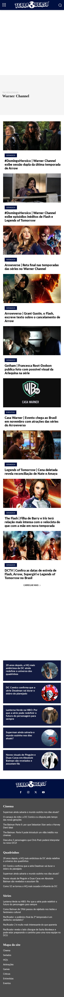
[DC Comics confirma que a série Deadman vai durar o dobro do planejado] (49, 693)
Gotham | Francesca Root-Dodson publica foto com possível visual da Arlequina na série (29, 369)
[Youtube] (43, 792)
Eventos (10, 412)
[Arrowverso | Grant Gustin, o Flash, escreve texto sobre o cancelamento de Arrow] (32, 288)
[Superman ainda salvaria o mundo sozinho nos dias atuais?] (49, 737)
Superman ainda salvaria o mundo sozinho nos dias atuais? (20, 735)
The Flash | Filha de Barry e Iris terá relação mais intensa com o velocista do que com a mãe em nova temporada (32, 522)
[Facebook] (21, 792)
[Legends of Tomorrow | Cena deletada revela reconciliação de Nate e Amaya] (32, 444)
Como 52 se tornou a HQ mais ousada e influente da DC (30, 886)
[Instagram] (28, 792)
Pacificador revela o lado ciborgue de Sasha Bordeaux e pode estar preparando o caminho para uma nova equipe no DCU (32, 932)
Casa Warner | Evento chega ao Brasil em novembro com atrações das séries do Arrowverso (31, 421)
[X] (36, 792)
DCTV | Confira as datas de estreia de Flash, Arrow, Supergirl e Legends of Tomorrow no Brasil (30, 574)
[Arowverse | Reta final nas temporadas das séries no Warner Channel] (32, 240)
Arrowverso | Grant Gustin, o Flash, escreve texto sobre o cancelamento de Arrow (32, 317)
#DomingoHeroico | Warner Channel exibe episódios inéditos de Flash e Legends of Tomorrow (30, 217)
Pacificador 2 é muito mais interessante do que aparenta (30, 925)
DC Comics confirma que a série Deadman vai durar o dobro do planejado (20, 690)
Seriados (10, 155)
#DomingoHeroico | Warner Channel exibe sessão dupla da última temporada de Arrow (32, 164)
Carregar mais (31, 585)
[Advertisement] (32, 42)
